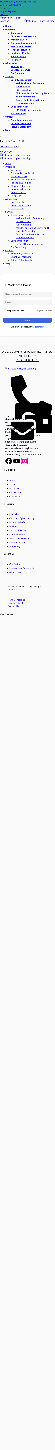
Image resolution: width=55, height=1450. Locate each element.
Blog (7, 130)
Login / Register (8, 11)
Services (9, 76)
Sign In (27, 320)
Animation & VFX (19, 39)
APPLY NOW (6, 151)
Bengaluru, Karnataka (21, 120)
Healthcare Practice (21, 53)
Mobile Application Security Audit (32, 93)
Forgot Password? (44, 310)
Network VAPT (23, 86)
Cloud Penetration (25, 103)
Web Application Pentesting (30, 83)
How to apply (17, 66)
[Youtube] (16, 461)
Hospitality (16, 60)
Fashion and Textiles (21, 46)
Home (8, 26)
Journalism (16, 33)
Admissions (11, 63)
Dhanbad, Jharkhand (21, 123)
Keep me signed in (15, 311)
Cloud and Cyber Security (23, 36)
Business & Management (23, 43)
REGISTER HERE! (27, 360)
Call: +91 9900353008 (10, 4)
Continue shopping (9, 146)
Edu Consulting (18, 113)
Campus (9, 117)
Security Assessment (21, 80)
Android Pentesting (25, 96)
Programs (10, 29)
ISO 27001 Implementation (29, 110)
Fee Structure (18, 73)
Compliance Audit (19, 106)
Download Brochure (20, 70)
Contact (4, 14)
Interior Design (18, 56)
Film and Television (20, 49)
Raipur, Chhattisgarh (21, 127)
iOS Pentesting (23, 90)
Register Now (38, 326)
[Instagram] (24, 461)
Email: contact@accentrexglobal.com (18, 1)
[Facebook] (8, 461)
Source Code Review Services (31, 100)
